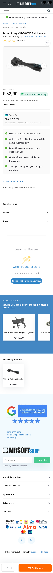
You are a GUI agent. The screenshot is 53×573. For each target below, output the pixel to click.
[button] (26, 17)
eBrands (35, 552)
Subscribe (42, 460)
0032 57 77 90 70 (14, 432)
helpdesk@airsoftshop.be (16, 434)
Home (6, 23)
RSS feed (44, 552)
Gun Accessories (19, 23)
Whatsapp (11, 437)
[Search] (48, 10)
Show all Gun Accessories (34, 36)
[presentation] (9, 66)
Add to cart (37, 568)
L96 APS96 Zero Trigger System (19, 333)
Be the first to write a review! (26, 280)
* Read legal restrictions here (15, 466)
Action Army (14, 36)
